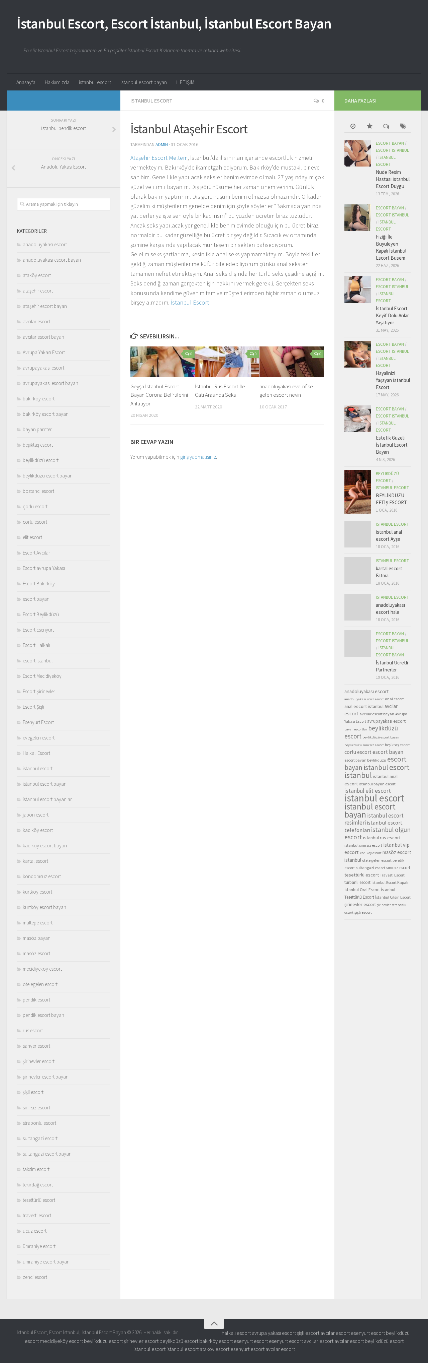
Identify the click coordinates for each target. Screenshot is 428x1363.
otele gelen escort (377, 860)
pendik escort (36, 999)
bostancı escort (38, 491)
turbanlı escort (357, 882)
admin (161, 144)
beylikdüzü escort (41, 460)
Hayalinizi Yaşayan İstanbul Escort (393, 380)
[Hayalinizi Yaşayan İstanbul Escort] (357, 354)
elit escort (32, 537)
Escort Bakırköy (39, 583)
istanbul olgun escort (377, 833)
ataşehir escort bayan (45, 306)
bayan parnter (37, 429)
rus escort (33, 1030)
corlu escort (35, 522)
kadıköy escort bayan (45, 845)
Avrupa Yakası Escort (44, 352)
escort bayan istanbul (375, 763)
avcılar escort (36, 321)
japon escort (35, 815)
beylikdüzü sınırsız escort (364, 745)
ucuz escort (34, 1231)
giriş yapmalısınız (198, 456)
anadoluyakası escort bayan (52, 260)
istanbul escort (95, 82)
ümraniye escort (39, 1246)
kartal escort (35, 861)
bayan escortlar (355, 729)
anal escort (394, 698)
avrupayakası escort (43, 368)
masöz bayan (36, 938)
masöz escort (36, 953)
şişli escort (33, 1092)
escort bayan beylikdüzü (365, 760)
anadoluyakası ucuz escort (364, 699)
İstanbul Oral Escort (362, 890)
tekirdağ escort (38, 1184)
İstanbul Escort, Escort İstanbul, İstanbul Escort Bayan (174, 23)
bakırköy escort (39, 398)
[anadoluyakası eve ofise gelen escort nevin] (291, 361)
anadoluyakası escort (45, 244)
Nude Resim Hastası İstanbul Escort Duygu (393, 179)
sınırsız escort (36, 1107)
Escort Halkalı (36, 645)
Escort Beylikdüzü (41, 614)
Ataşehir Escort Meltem (159, 157)
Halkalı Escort (36, 753)
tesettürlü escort (39, 1200)
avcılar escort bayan (43, 337)
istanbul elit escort (367, 790)
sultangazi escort (40, 1138)
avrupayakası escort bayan (50, 383)
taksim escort (36, 1169)
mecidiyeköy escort (42, 969)
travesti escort (37, 1215)
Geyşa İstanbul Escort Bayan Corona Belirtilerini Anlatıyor (159, 395)
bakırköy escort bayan (46, 414)
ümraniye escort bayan (46, 1261)
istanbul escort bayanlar (47, 799)
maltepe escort (37, 922)
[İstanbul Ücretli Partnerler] (357, 643)
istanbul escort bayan (143, 82)
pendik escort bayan (43, 1015)
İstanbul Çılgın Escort (393, 897)
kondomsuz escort (42, 876)
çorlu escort (35, 506)
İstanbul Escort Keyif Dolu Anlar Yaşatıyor (392, 315)
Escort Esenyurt (38, 630)
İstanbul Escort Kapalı (389, 882)
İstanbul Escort (190, 302)
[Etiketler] (403, 127)
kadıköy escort (38, 830)
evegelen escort (39, 737)
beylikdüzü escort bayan (48, 475)
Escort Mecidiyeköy (42, 676)
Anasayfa (25, 82)
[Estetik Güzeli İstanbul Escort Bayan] (357, 418)
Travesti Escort (392, 875)
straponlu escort (39, 1123)
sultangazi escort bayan (47, 1154)
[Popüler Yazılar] (369, 127)
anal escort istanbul (364, 706)
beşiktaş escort (38, 445)
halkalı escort (236, 1332)
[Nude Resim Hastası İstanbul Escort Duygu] (357, 153)
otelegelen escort (40, 984)
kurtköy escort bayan (44, 907)
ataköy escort (37, 275)
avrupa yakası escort (274, 1332)
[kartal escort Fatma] (357, 570)
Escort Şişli (33, 707)
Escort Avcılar (36, 552)
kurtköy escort (37, 892)
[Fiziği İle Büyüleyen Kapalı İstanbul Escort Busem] (357, 217)
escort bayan (36, 599)
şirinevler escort (39, 1061)
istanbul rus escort (382, 838)
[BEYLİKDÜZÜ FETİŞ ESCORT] (357, 492)
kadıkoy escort (371, 853)
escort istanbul (37, 660)
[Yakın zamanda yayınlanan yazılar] (352, 127)
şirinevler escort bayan (46, 1077)
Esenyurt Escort (38, 722)
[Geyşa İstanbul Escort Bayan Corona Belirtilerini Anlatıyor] (162, 361)
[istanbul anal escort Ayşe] (357, 534)
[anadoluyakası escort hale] (357, 607)
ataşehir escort (38, 290)
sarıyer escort (36, 1046)
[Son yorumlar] (386, 127)
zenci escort (35, 1277)
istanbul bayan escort (377, 783)
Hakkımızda (57, 82)
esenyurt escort (368, 1332)
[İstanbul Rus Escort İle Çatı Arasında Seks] (227, 361)
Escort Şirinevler (39, 691)
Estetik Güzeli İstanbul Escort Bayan (392, 445)
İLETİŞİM (185, 82)
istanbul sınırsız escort (363, 845)
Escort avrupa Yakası (44, 568)
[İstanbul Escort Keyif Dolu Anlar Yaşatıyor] (357, 289)
